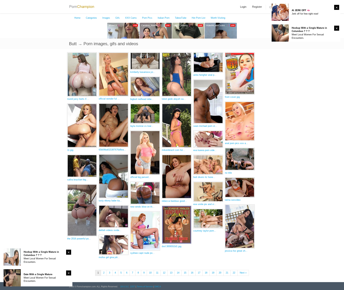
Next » (243, 272)
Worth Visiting (218, 17)
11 (157, 272)
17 (199, 272)
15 (185, 272)
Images (106, 17)
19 (213, 272)
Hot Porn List (198, 17)
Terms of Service (145, 286)
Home (77, 17)
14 (178, 272)
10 (150, 272)
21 (227, 272)
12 (164, 272)
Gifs (117, 17)
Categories (91, 17)
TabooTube (180, 17)
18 (206, 272)
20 (220, 272)
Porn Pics (147, 17)
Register (257, 6)
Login (243, 6)
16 (192, 272)
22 (234, 272)
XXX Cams (131, 17)
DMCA (157, 286)
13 (171, 272)
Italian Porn (163, 17)
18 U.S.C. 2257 (127, 286)
